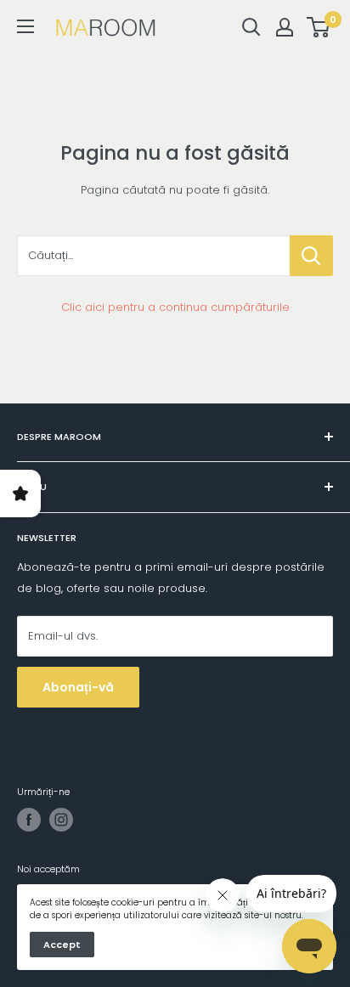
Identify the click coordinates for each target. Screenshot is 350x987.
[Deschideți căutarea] (251, 27)
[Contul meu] (284, 27)
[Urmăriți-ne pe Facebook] (29, 820)
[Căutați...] (311, 255)
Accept (62, 944)
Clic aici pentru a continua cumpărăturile (175, 307)
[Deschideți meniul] (25, 26)
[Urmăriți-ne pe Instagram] (61, 820)
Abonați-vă (78, 687)
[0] (319, 27)
